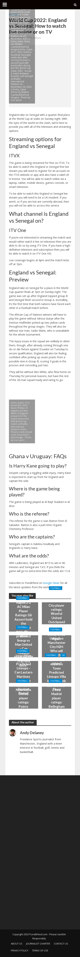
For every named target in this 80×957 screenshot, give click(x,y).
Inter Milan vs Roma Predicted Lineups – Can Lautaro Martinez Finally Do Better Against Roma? (24, 674)
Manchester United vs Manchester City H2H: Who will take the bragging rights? (56, 648)
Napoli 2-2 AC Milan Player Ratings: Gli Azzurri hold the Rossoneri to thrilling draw (23, 619)
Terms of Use (40, 950)
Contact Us (61, 943)
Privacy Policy (19, 950)
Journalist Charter (38, 943)
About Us (16, 943)
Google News (51, 583)
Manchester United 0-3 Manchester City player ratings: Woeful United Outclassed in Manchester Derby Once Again (56, 615)
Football (22, 598)
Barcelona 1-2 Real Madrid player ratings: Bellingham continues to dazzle (56, 700)
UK (63, 655)
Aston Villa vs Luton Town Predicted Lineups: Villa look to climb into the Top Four (56, 674)
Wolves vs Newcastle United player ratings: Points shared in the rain (23, 700)
